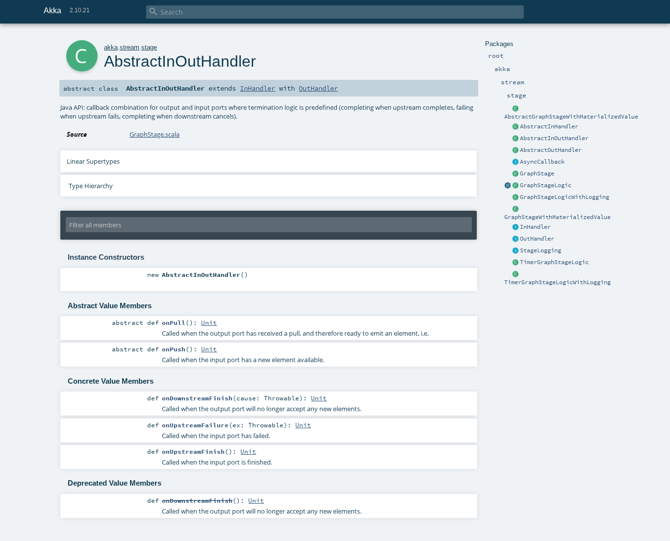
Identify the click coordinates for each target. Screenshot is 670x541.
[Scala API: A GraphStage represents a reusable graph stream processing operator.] (515, 209)
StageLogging (540, 250)
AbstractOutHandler (551, 150)
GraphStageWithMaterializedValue (557, 217)
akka (111, 47)
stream (129, 47)
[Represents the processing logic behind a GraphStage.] (515, 186)
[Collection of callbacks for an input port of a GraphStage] (515, 227)
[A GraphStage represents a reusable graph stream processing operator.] (515, 174)
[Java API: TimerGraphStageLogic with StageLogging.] (515, 274)
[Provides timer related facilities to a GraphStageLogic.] (515, 263)
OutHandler (537, 238)
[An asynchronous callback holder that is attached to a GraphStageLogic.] (515, 162)
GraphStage (537, 173)
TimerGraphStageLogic (554, 262)
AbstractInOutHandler (554, 138)
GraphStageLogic (545, 185)
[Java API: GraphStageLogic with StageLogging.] (515, 197)
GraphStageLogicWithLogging (564, 197)
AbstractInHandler (549, 126)
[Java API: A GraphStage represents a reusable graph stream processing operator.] (515, 109)
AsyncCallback (542, 161)
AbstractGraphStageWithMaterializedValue (571, 116)
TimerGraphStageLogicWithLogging (557, 282)
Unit (209, 322)
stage (149, 47)
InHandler (535, 226)
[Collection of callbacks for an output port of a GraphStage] (515, 239)
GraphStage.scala (154, 134)
